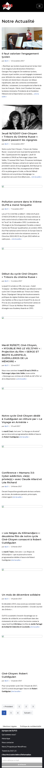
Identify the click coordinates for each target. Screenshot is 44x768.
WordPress (21, 747)
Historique (6, 738)
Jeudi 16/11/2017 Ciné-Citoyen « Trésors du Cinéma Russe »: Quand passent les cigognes (20, 136)
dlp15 (6, 61)
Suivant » (27, 713)
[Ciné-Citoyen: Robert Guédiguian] (22, 652)
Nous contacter (8, 742)
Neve (4, 747)
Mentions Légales (10, 726)
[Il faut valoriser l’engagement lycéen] (22, 38)
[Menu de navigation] (39, 6)
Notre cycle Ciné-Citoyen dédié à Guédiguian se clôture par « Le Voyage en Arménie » (22, 419)
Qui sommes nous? (9, 734)
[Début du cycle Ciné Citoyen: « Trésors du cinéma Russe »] (22, 258)
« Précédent (8, 706)
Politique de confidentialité (30, 726)
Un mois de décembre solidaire (21, 594)
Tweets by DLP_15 (9, 751)
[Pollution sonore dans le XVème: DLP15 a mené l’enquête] (22, 191)
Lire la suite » (37, 177)
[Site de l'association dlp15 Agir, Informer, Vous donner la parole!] (8, 6)
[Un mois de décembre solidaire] (22, 579)
